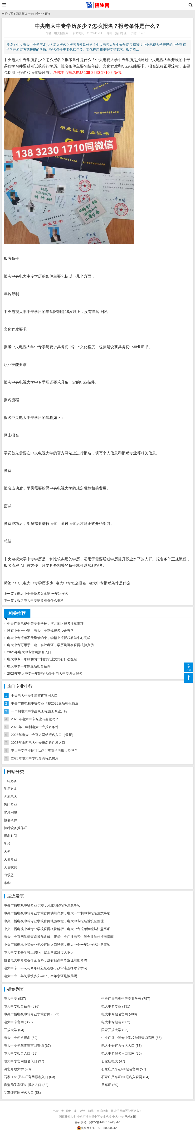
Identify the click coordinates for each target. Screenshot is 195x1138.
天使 (7, 851)
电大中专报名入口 (21, 1053)
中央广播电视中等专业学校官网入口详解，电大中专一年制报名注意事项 (57, 944)
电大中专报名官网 (119, 1014)
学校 (7, 843)
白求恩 (9, 875)
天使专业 (10, 859)
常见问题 (10, 812)
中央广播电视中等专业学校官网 (31, 1014)
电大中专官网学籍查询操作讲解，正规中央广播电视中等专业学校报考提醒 (59, 937)
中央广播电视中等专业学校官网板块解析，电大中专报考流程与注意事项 (57, 929)
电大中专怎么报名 (71, 583)
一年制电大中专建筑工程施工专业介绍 (39, 711)
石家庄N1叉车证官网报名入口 (29, 1077)
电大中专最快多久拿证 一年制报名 (42, 593)
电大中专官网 (18, 1022)
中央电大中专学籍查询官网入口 (34, 695)
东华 (7, 883)
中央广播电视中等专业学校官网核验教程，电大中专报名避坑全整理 (54, 921)
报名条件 (10, 820)
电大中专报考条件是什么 (109, 583)
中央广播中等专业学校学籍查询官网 (131, 1038)
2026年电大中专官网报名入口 (29, 652)
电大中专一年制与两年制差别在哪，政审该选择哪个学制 (45, 968)
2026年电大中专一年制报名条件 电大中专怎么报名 (44, 673)
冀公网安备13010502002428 (99, 1128)
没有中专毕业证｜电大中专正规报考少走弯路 (40, 631)
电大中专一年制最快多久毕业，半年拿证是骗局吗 (40, 976)
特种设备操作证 (15, 828)
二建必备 (10, 781)
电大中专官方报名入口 (121, 1045)
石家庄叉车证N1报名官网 (123, 1069)
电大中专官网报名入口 (24, 1061)
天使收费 (10, 867)
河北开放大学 (17, 1069)
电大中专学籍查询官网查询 (27, 1045)
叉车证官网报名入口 (22, 1093)
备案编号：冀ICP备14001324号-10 (97, 1122)
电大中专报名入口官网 (121, 1053)
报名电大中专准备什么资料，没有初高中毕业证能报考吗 (45, 960)
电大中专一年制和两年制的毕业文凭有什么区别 (42, 659)
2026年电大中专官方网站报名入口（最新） (43, 735)
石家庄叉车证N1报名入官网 (125, 1077)
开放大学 (14, 1030)
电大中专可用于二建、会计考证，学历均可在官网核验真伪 (50, 645)
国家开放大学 (114, 1030)
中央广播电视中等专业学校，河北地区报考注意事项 (45, 623)
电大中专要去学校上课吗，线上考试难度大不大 (39, 952)
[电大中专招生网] (97, 5)
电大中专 (15, 998)
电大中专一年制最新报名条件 (28, 666)
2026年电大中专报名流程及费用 (34, 758)
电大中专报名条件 (21, 1006)
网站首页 (21, 13)
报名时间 (10, 836)
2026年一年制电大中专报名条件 (34, 727)
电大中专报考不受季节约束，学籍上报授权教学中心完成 (48, 638)
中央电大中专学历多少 (34, 583)
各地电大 (10, 796)
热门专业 (36, 13)
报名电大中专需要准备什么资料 (40, 600)
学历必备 (10, 789)
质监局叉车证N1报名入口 (26, 1085)
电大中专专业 (115, 1006)
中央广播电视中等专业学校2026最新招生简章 (44, 703)
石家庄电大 (113, 1061)
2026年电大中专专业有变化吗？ (34, 719)
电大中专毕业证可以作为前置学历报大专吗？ (44, 750)
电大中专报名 (115, 1022)
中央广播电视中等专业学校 (125, 998)
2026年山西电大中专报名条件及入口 (38, 742)
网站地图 (130, 1116)
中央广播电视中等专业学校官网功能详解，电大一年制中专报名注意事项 (57, 913)
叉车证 (109, 1085)
